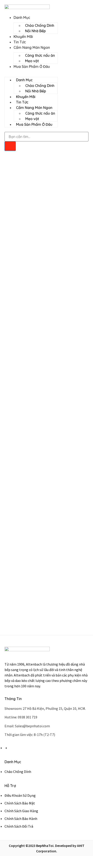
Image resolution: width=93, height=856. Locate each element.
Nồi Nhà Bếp (35, 31)
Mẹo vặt (32, 61)
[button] (31, 72)
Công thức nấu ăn (40, 55)
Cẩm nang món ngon (32, 47)
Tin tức (20, 42)
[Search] (10, 146)
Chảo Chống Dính (39, 25)
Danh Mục (22, 17)
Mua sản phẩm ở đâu (32, 66)
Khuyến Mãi (23, 36)
